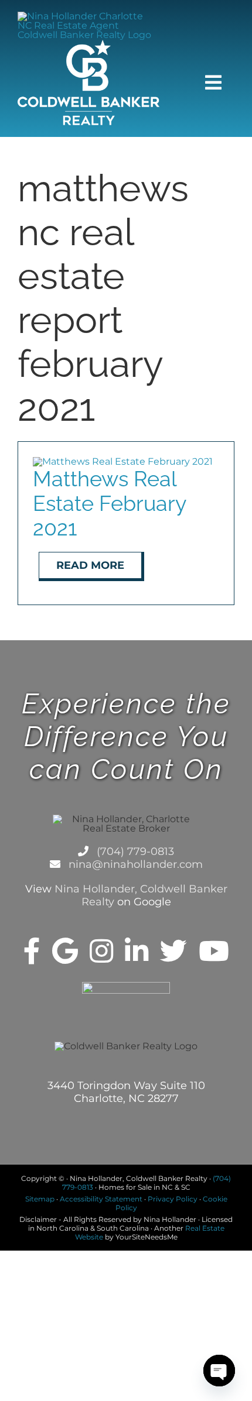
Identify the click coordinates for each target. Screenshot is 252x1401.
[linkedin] (136, 951)
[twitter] (173, 951)
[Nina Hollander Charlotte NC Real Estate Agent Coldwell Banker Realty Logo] (88, 16)
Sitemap (40, 1198)
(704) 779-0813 (134, 851)
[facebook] (31, 951)
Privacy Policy (172, 1198)
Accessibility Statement (101, 1198)
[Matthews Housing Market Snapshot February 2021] (123, 461)
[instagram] (101, 951)
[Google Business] (65, 951)
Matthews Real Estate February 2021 (109, 503)
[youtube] (214, 951)
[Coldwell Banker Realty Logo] (88, 44)
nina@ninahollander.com (134, 864)
